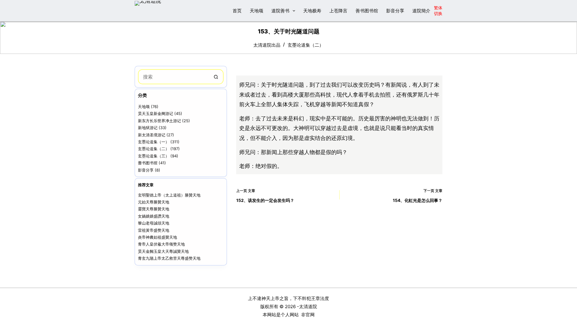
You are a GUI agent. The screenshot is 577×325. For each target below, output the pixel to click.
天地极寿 (312, 11)
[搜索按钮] (216, 76)
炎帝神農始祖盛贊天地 (157, 237)
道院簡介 (421, 11)
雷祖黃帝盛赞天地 (153, 230)
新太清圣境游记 (151, 134)
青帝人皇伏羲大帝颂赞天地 (161, 244)
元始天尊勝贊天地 (153, 202)
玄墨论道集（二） (306, 45)
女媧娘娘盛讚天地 (153, 216)
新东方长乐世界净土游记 (159, 120)
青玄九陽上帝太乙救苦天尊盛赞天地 (169, 258)
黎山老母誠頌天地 (153, 223)
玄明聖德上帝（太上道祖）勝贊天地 (169, 195)
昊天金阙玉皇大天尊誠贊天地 (163, 251)
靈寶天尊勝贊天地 (153, 208)
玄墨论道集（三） (153, 155)
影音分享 (395, 11)
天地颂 (256, 11)
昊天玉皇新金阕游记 (155, 113)
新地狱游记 (147, 127)
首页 (237, 11)
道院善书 (280, 11)
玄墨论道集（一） (153, 141)
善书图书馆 (367, 11)
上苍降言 (338, 11)
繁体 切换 (438, 10)
